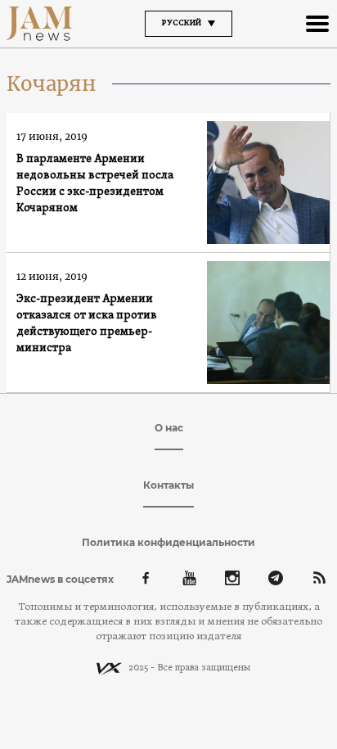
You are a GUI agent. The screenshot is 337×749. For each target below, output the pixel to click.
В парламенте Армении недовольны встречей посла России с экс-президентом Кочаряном (94, 183)
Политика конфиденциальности (168, 542)
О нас (169, 428)
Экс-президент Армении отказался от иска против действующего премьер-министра (86, 323)
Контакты (168, 485)
